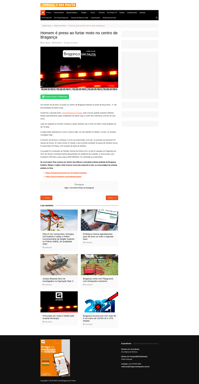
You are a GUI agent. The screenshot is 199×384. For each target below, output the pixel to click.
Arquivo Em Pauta (72, 43)
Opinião (142, 12)
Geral (93, 12)
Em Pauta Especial (61, 18)
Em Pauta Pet (46, 18)
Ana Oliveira (46, 43)
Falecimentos (59, 12)
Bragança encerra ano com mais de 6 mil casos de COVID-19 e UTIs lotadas (99, 318)
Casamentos (95, 18)
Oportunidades (71, 12)
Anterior (47, 198)
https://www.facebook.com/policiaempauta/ (64, 176)
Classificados (132, 12)
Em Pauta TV (112, 12)
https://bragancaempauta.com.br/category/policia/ (66, 173)
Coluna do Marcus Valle (79, 18)
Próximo (111, 198)
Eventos (102, 12)
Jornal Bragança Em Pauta (71, 113)
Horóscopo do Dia (109, 18)
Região (84, 12)
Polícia (48, 12)
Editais (122, 12)
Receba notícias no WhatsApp (56, 97)
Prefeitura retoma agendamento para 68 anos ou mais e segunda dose (98, 236)
